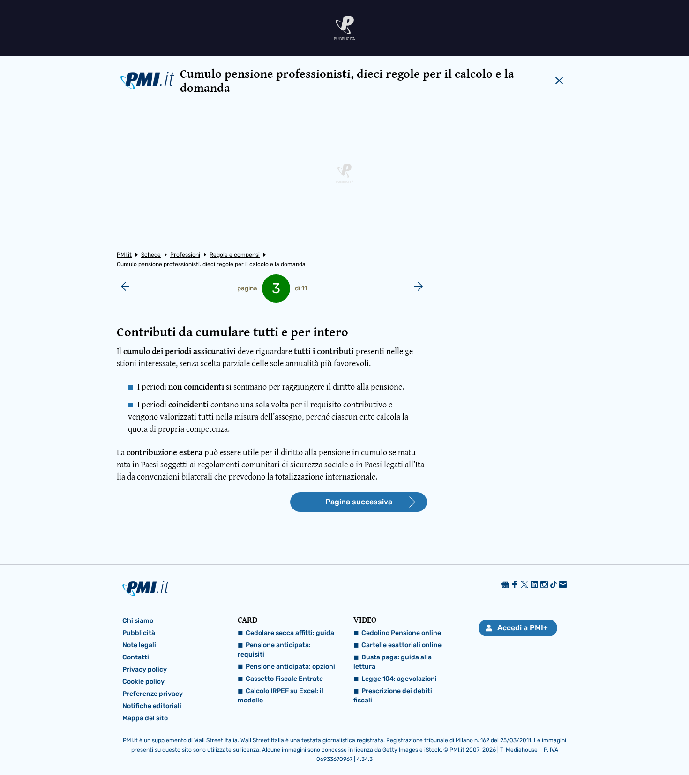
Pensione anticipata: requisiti (274, 649)
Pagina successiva (358, 501)
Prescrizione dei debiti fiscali (392, 695)
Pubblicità (138, 633)
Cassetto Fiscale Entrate (284, 679)
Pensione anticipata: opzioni (290, 667)
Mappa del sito (145, 718)
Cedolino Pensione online (401, 633)
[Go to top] (592, 744)
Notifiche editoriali (151, 706)
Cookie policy (143, 682)
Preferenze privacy (152, 694)
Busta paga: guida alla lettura (392, 662)
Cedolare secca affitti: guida (290, 633)
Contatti (135, 657)
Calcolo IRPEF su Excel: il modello (280, 695)
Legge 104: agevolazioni (399, 679)
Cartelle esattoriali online (401, 645)
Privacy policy (144, 669)
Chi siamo (137, 621)
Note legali (139, 645)
